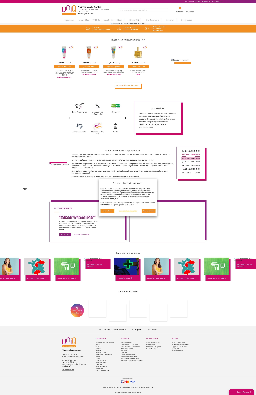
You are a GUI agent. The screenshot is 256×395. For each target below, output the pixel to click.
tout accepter (148, 211)
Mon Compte (190, 12)
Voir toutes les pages (128, 291)
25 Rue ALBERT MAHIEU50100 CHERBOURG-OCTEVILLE (73, 356)
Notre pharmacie (152, 338)
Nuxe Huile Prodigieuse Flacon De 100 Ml (138, 71)
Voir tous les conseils (81, 234)
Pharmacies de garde (153, 347)
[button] (50, 61)
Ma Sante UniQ (151, 349)
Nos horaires (150, 345)
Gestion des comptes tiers (180, 345)
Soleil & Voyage (101, 360)
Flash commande (177, 351)
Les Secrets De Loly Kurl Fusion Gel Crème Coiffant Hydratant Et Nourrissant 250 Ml (64, 73)
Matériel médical (83, 20)
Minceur (98, 349)
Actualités (124, 351)
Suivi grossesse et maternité (130, 347)
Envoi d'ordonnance (178, 343)
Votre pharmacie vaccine (129, 345)
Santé (98, 358)
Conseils (124, 353)
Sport (97, 347)
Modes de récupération (129, 357)
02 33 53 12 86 (84, 11)
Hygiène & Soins (101, 353)
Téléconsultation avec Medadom (132, 360)
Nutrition (98, 351)
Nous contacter (68, 370)
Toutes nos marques (102, 370)
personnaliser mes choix (128, 211)
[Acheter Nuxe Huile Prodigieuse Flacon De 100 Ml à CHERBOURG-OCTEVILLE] (138, 52)
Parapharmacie (69, 20)
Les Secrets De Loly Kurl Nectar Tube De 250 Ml (89, 71)
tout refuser (107, 211)
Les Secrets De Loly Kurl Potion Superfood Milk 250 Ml (114, 71)
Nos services (125, 338)
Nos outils (175, 338)
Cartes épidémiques (128, 355)
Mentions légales (108, 387)
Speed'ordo (176, 349)
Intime (98, 357)
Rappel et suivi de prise (179, 347)
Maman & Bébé (101, 362)
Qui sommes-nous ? (153, 343)
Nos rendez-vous (126, 343)
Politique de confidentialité (130, 387)
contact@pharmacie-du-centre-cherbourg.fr (74, 365)
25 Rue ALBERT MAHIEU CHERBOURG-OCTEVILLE (94, 9)
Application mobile (127, 349)
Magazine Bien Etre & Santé (113, 20)
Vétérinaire (96, 20)
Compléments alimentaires (105, 343)
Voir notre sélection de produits (127, 85)
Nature (98, 345)
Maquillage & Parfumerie (104, 355)
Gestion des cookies (147, 387)
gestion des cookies (126, 205)
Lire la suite (65, 234)
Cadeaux (99, 364)
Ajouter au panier (64, 67)
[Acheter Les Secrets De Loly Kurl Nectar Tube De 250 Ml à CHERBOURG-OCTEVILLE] (89, 52)
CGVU (117, 387)
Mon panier (179, 12)
